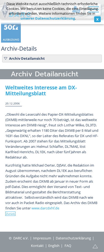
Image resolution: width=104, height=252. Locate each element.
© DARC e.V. (19, 238)
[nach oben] (95, 245)
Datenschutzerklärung (73, 238)
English (53, 245)
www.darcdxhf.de (45, 208)
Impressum (42, 238)
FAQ (68, 245)
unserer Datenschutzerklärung (48, 18)
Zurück (10, 214)
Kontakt (37, 245)
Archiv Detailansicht (27, 58)
